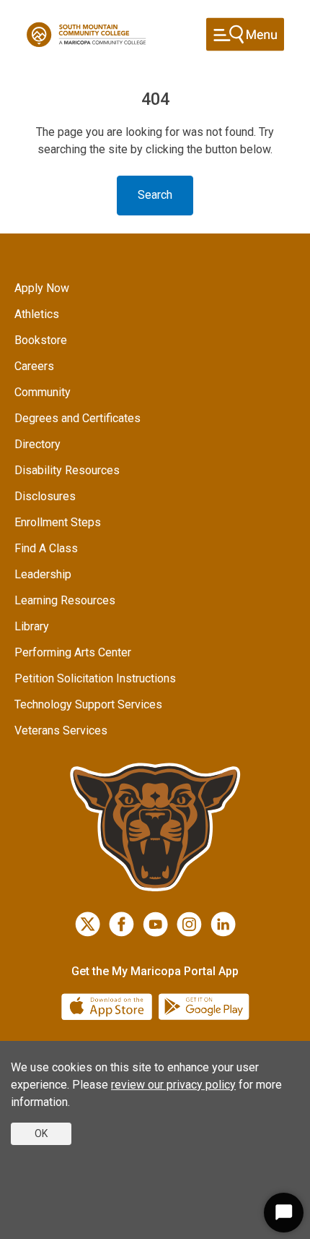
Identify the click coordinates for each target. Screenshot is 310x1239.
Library (31, 626)
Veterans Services (60, 730)
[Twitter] (87, 924)
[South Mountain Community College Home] (86, 34)
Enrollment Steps (57, 522)
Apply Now (41, 288)
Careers (34, 366)
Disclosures (45, 496)
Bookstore (40, 340)
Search (155, 195)
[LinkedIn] (223, 924)
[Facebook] (121, 924)
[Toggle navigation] (245, 34)
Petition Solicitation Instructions (95, 678)
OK (41, 1133)
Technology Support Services (88, 704)
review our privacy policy (173, 1085)
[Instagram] (189, 924)
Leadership (42, 574)
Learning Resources (64, 600)
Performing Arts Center (72, 652)
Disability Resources (67, 470)
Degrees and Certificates (77, 418)
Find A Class (46, 548)
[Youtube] (155, 924)
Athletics (36, 314)
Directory (37, 444)
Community (42, 392)
